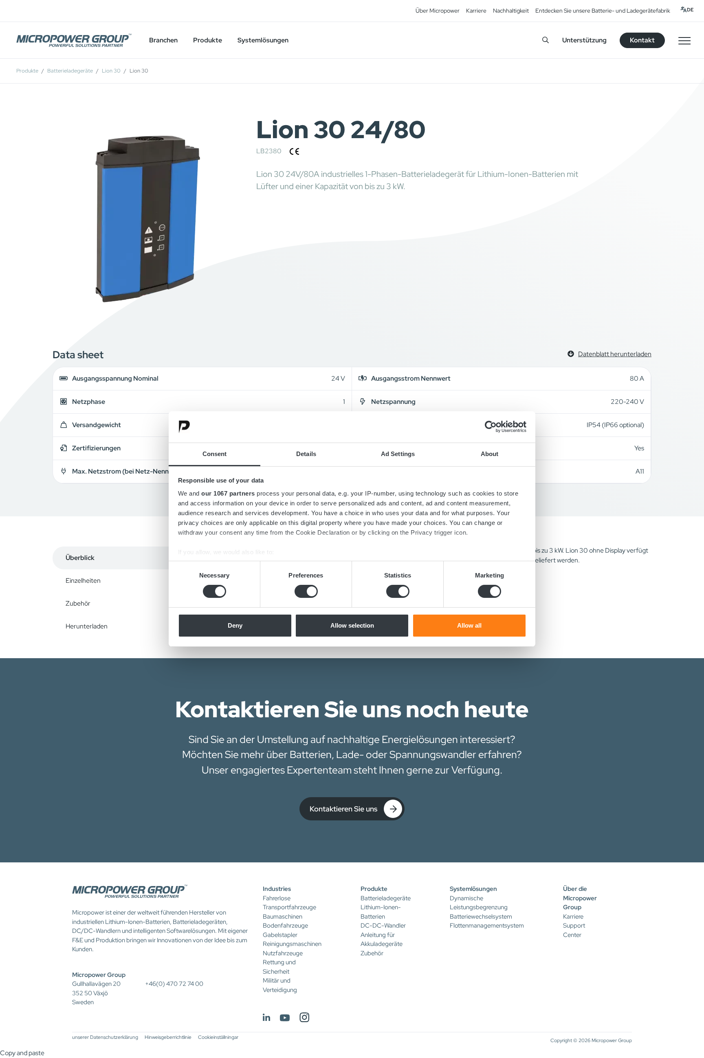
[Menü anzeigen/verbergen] (684, 40)
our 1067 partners (228, 493)
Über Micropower (438, 10)
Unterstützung (584, 40)
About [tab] (490, 453)
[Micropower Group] (74, 40)
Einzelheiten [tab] (83, 580)
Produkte (27, 70)
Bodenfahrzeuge (285, 925)
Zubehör (372, 953)
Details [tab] (306, 453)
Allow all (469, 625)
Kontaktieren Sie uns (343, 808)
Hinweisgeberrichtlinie (168, 1037)
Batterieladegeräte (70, 70)
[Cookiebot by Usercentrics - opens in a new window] (490, 427)
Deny (235, 625)
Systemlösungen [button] (263, 40)
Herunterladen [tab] (87, 626)
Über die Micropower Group (580, 898)
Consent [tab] (214, 453)
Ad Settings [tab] (398, 453)
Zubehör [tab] (78, 603)
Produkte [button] (207, 40)
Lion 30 (111, 70)
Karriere (476, 10)
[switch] (306, 591)
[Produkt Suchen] (545, 40)
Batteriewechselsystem (481, 917)
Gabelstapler (280, 935)
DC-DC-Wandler (383, 925)
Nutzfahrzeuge (283, 953)
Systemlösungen (473, 889)
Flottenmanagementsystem (487, 925)
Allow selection (352, 625)
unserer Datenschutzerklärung (105, 1037)
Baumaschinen (282, 917)
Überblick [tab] (80, 557)
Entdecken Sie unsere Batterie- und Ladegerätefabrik (602, 10)
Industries (277, 889)
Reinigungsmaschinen (292, 944)
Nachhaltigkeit (511, 10)
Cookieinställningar (218, 1037)
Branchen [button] (163, 40)
